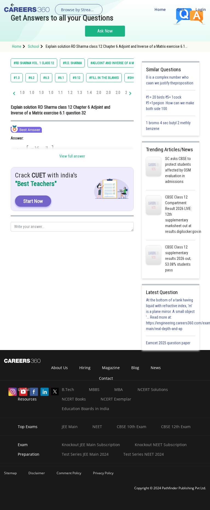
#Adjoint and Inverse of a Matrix (116, 63)
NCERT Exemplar (116, 399)
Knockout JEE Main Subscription (91, 444)
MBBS (94, 389)
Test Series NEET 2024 (143, 454)
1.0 (22, 92)
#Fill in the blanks (104, 78)
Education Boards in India (85, 408)
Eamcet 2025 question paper (168, 343)
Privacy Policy (103, 473)
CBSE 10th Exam (131, 426)
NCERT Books (74, 399)
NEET (97, 426)
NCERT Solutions (153, 389)
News (156, 367)
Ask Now (105, 31)
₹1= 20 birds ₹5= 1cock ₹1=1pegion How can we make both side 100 (170, 103)
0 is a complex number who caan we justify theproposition (169, 80)
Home (160, 9)
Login (201, 9)
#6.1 (61, 78)
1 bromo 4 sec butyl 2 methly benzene (168, 126)
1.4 (89, 92)
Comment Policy (69, 473)
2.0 (99, 92)
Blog (135, 367)
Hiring (85, 367)
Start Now (33, 201)
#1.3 (17, 78)
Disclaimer (36, 473)
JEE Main (70, 426)
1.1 (60, 92)
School (33, 46)
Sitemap (10, 473)
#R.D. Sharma (72, 63)
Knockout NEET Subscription (161, 444)
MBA (118, 389)
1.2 (70, 92)
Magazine (111, 367)
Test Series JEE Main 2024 (85, 454)
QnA (181, 9)
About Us (59, 367)
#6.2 (31, 78)
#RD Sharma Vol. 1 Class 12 (34, 63)
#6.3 (46, 78)
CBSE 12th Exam (176, 426)
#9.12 (76, 78)
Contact (106, 378)
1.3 (79, 92)
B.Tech (68, 389)
